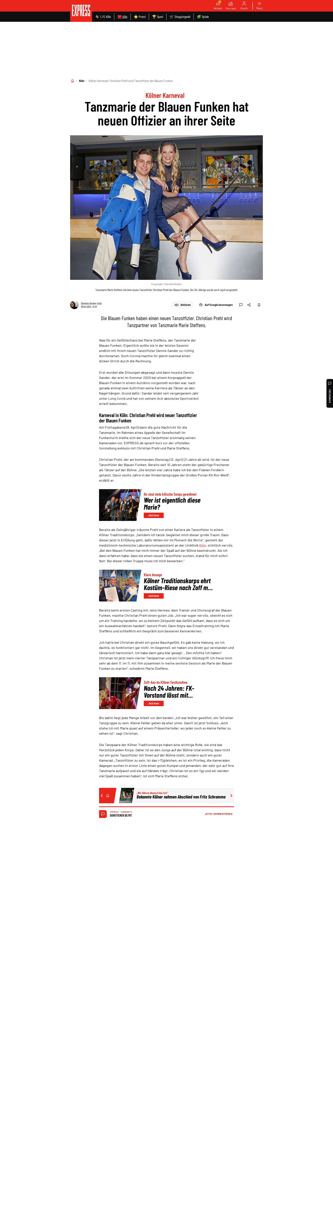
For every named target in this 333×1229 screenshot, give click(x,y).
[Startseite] (72, 80)
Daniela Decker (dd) (91, 303)
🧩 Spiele (203, 16)
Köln (81, 80)
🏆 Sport (157, 16)
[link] (81, 11)
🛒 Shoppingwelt (180, 16)
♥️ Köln (122, 16)
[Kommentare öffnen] (241, 305)
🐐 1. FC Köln (103, 16)
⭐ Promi (140, 16)
